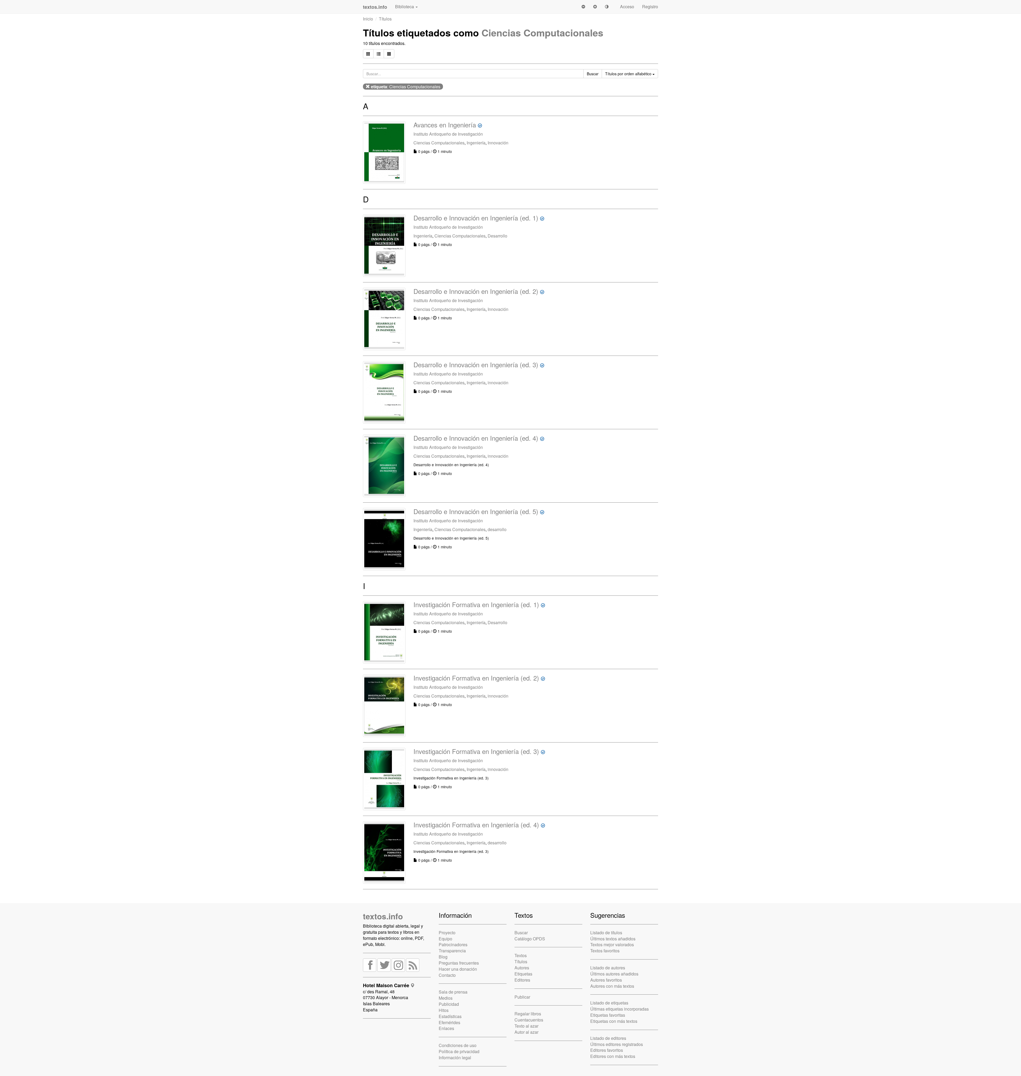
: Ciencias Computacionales (405, 87)
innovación (498, 382)
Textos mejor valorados (612, 944)
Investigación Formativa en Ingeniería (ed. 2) (476, 677)
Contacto (447, 975)
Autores (521, 968)
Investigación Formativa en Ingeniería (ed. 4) (476, 824)
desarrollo (497, 529)
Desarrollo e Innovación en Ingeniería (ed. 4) (475, 438)
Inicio (368, 19)
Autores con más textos (612, 986)
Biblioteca (405, 6)
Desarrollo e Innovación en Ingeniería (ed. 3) (475, 364)
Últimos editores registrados (616, 1044)
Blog (443, 957)
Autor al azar (526, 1032)
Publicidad (449, 1004)
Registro (650, 6)
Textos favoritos (605, 951)
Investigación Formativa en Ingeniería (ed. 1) (476, 604)
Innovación (498, 143)
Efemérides (449, 1022)
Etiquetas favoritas (607, 1015)
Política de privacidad (459, 1051)
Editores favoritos (606, 1050)
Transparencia (452, 951)
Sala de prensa (453, 992)
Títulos (385, 19)
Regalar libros (527, 1014)
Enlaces (446, 1028)
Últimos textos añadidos (612, 939)
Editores (522, 980)
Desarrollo (497, 236)
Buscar (521, 932)
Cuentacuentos (528, 1020)
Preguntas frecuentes (459, 963)
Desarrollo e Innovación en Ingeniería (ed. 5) (475, 511)
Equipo (445, 939)
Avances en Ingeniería (444, 124)
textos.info (383, 916)
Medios (446, 998)
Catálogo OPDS (529, 939)
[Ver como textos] (389, 53)
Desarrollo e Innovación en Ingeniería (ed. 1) (475, 217)
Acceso (627, 6)
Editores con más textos (612, 1056)
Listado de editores (608, 1038)
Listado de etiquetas (609, 1003)
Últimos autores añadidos (614, 974)
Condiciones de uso (457, 1045)
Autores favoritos (606, 980)
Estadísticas (450, 1016)
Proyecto (447, 932)
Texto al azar (526, 1026)
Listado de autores (607, 968)
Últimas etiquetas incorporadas (619, 1009)
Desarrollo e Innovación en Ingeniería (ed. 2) (475, 291)
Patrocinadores (453, 944)
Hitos (444, 1010)
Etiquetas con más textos (613, 1021)
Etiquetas (523, 974)
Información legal (455, 1057)
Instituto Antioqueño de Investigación (448, 134)
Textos (520, 955)
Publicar (522, 997)
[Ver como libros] (368, 53)
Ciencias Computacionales (542, 32)
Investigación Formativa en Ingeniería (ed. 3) (476, 751)
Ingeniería (476, 143)
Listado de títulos (606, 932)
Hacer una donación (458, 969)
